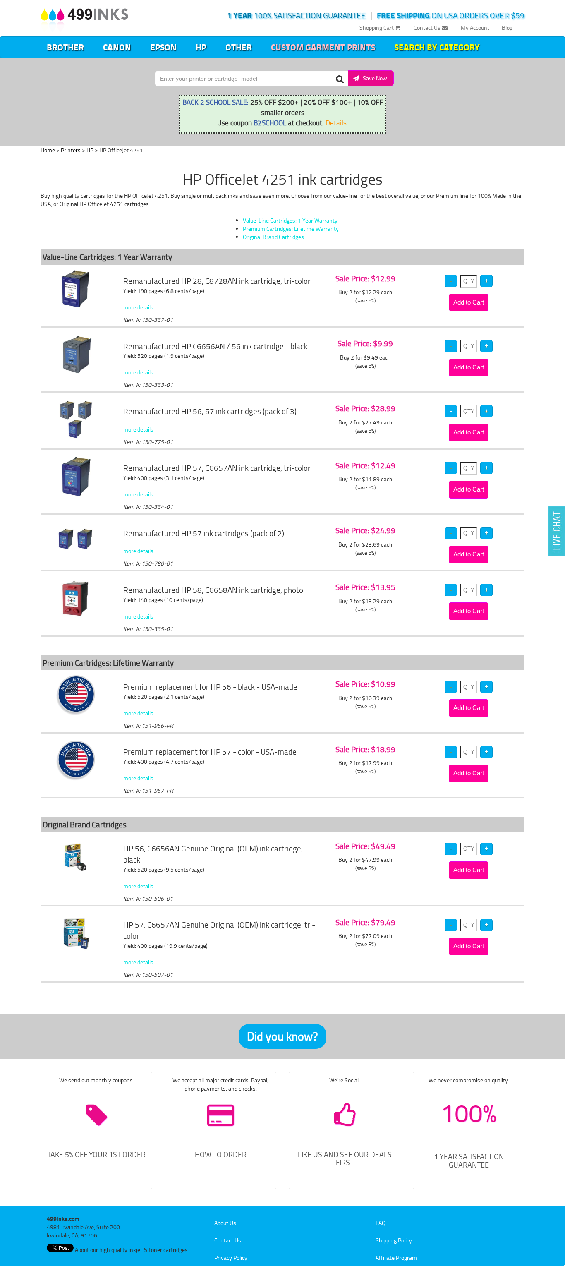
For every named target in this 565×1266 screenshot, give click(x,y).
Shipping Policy (394, 1240)
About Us (225, 1223)
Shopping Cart (377, 27)
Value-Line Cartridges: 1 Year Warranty (290, 220)
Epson (163, 47)
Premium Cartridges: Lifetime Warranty (291, 229)
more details (138, 307)
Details (336, 122)
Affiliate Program (396, 1257)
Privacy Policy (230, 1257)
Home (48, 150)
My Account (475, 27)
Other (238, 47)
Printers (71, 150)
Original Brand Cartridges (273, 237)
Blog (507, 27)
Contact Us (428, 27)
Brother (65, 47)
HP (201, 47)
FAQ (380, 1223)
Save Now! (373, 78)
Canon (117, 47)
